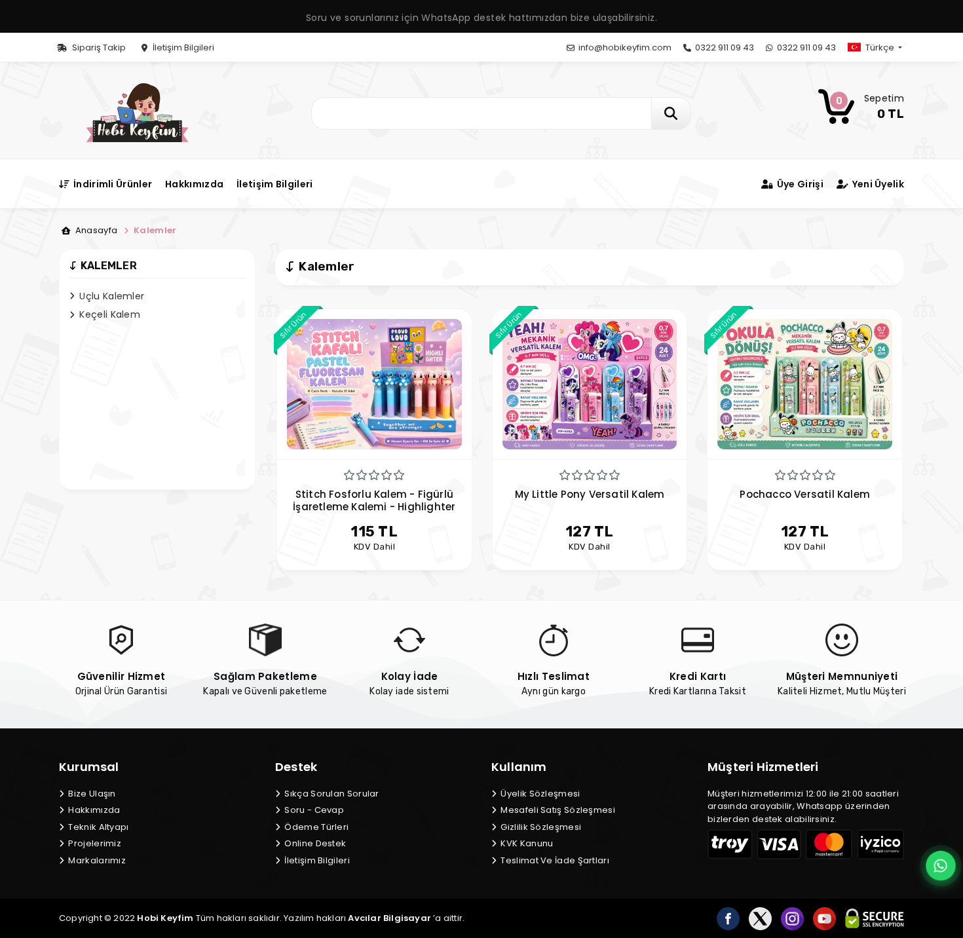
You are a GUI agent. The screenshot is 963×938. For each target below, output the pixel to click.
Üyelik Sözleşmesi (539, 793)
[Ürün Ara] (671, 113)
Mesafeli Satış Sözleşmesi (557, 810)
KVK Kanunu (526, 843)
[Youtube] (824, 918)
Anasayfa (95, 230)
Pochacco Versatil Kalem (805, 494)
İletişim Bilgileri (182, 47)
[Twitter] (760, 918)
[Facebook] (728, 918)
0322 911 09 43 (723, 47)
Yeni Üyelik (877, 184)
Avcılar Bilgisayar (389, 918)
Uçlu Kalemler (110, 296)
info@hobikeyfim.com (623, 47)
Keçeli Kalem (108, 314)
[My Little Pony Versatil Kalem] (589, 383)
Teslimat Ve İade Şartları (554, 860)
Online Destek (314, 843)
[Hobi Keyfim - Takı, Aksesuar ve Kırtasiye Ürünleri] (137, 111)
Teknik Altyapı (97, 827)
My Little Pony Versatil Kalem (590, 494)
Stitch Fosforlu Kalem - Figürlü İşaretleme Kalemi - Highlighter (374, 500)
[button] (885, 47)
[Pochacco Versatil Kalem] (804, 383)
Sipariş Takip (98, 47)
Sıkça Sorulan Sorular (330, 793)
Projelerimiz (93, 843)
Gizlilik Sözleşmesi (540, 827)
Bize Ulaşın (91, 793)
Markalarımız (96, 860)
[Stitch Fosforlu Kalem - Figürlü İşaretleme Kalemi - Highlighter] (374, 383)
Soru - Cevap (313, 810)
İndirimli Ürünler (111, 184)
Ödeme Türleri (315, 827)
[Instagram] (792, 918)
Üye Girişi (799, 184)
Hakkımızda (194, 184)
